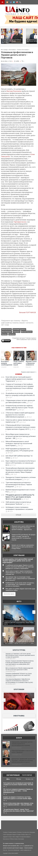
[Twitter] (13, 2)
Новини (18, 374)
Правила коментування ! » (28, 372)
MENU (2, 2)
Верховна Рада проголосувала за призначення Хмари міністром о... (11, 41)
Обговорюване (13, 775)
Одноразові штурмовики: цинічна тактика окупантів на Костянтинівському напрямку (22, 743)
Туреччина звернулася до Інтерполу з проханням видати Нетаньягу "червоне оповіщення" (19, 484)
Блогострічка (19, 650)
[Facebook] (10, 2)
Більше (18, 515)
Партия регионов (6, 329)
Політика (19, 832)
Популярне (27, 775)
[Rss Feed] (7, 2)
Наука (14, 834)
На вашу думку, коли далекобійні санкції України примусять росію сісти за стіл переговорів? (18, 560)
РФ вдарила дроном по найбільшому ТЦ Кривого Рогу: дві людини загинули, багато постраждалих (20, 497)
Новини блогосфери (23, 49)
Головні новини (12, 832)
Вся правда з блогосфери (8, 49)
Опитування (18, 555)
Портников (12, 334)
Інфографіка (18, 716)
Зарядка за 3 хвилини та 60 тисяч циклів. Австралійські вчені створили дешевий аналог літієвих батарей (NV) (20, 655)
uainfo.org (21, 845)
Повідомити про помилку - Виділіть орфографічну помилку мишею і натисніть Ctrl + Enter (17, 323)
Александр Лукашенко (19, 329)
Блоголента (6, 839)
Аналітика (19, 522)
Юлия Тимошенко (7, 331)
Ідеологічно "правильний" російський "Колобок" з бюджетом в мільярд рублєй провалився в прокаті (23, 760)
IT (29, 834)
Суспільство (25, 832)
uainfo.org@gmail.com (25, 850)
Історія (18, 834)
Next (36, 37)
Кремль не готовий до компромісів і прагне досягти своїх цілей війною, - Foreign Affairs (23, 546)
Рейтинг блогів (13, 839)
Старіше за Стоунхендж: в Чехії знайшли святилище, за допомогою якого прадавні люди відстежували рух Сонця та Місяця (20, 386)
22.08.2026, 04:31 (11, 671)
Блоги (19, 738)
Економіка (32, 832)
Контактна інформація (13, 850)
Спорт (10, 836)
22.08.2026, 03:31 (11, 684)
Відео (17, 836)
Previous (2, 37)
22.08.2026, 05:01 (11, 666)
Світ (5, 834)
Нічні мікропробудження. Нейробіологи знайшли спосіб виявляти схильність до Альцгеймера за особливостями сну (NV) (19, 680)
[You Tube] (17, 2)
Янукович (4, 334)
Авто (27, 834)
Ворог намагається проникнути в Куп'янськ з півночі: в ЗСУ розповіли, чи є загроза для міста (21, 463)
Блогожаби (19, 689)
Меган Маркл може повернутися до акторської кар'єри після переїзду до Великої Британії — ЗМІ (21, 436)
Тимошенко (16, 331)
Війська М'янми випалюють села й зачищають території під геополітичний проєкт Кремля (19, 443)
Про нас (5, 850)
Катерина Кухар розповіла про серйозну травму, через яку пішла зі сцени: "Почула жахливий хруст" (19, 407)
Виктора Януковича (14, 91)
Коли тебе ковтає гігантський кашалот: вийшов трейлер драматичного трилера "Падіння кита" (19, 379)
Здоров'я (5, 836)
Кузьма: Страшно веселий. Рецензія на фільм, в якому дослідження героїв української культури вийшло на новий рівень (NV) (20, 662)
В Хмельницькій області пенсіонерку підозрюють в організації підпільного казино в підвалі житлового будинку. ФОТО (20, 427)
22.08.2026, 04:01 (11, 677)
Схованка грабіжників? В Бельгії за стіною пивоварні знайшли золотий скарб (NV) (19, 674)
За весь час (29, 779)
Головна (5, 832)
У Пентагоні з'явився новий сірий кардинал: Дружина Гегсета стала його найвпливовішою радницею (20, 415)
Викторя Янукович (26, 331)
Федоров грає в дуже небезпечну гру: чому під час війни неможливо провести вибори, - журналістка (23, 527)
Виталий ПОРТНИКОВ (27, 312)
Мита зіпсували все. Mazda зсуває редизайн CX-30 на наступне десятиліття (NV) (19, 669)
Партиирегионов (20, 222)
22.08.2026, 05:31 (11, 658)
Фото (19, 601)
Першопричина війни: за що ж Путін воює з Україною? (23, 751)
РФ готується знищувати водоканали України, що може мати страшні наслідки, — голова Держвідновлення (18, 791)
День (8, 779)
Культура (9, 834)
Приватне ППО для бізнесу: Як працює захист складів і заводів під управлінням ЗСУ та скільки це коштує (23, 537)
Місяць (18, 779)
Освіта (23, 834)
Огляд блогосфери (25, 836)
